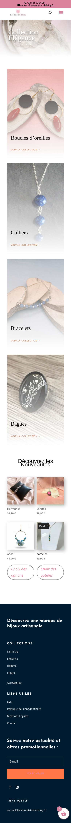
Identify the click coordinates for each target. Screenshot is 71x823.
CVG (9, 702)
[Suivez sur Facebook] (10, 787)
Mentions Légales (17, 716)
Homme (12, 665)
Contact (11, 723)
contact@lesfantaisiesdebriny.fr (26, 810)
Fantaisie (12, 651)
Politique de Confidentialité (24, 709)
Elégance (12, 658)
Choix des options (19, 572)
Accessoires (14, 682)
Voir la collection (24, 149)
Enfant (11, 673)
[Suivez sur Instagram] (17, 787)
